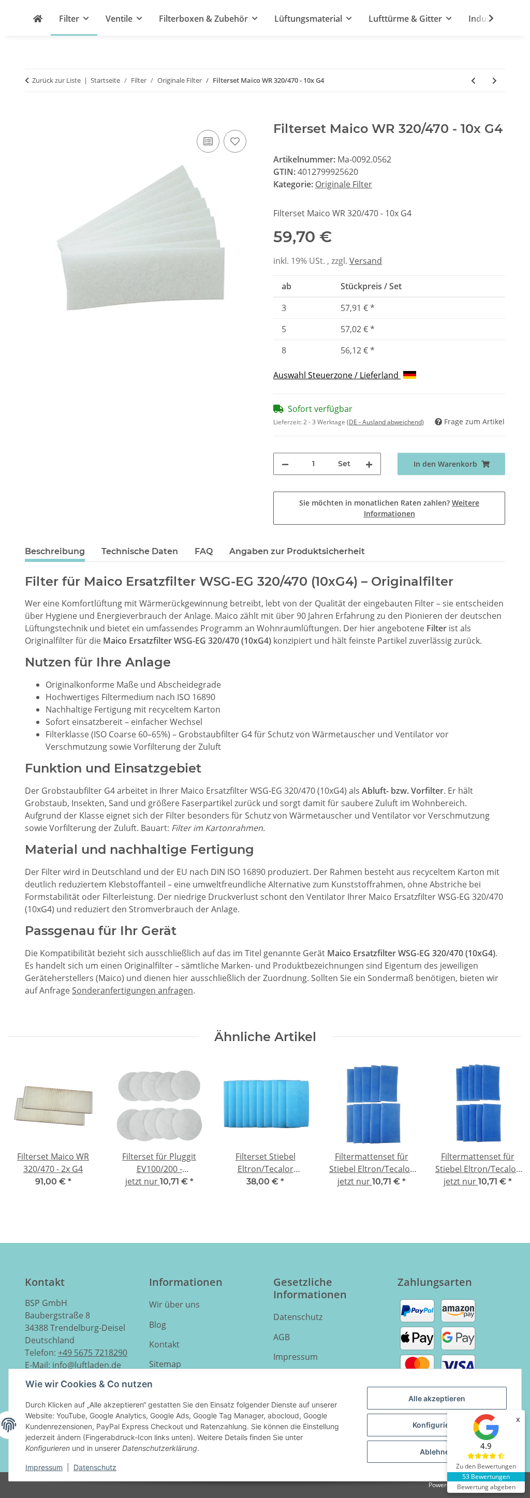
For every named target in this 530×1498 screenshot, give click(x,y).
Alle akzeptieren (436, 1398)
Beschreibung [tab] (55, 551)
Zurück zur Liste (56, 80)
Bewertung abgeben (486, 1486)
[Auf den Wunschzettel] (235, 141)
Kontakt (164, 1344)
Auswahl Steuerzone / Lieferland (337, 375)
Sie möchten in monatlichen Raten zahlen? (389, 508)
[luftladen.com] (38, 18)
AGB (281, 1337)
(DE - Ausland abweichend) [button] (385, 422)
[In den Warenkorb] (33, 116)
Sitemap (165, 1364)
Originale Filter (343, 184)
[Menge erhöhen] (369, 463)
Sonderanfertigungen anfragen (132, 990)
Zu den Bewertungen (486, 1466)
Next (504, 1131)
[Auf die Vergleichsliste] (208, 141)
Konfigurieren (437, 1424)
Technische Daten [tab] (139, 551)
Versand (365, 260)
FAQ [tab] (204, 551)
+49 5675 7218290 (92, 1352)
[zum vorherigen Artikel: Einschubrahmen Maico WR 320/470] (473, 80)
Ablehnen (437, 1451)
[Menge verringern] (285, 463)
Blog (157, 1324)
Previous (25, 1131)
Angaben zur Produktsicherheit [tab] (297, 551)
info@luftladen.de (86, 1365)
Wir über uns (174, 1304)
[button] (484, 18)
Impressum (44, 1467)
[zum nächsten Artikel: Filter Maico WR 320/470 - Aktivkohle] (494, 80)
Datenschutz (94, 1467)
